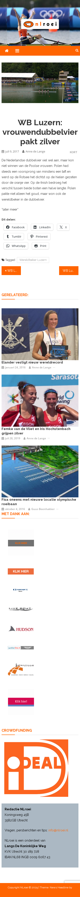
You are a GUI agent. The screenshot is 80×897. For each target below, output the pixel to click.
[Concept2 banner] (21, 590)
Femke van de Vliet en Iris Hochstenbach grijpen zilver (36, 431)
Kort (73, 152)
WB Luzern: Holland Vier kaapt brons (70, 270)
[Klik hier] (21, 542)
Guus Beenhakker (43, 509)
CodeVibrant (39, 892)
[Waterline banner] (21, 647)
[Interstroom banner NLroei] (21, 670)
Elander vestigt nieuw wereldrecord (32, 362)
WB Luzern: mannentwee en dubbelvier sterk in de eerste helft (14, 270)
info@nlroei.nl (58, 830)
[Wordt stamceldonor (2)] (21, 702)
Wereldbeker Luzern (33, 260)
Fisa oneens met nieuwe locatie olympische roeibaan (39, 502)
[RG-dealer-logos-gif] (21, 571)
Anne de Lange (35, 151)
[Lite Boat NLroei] (21, 609)
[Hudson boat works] (21, 628)
